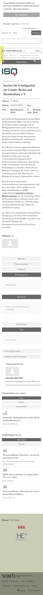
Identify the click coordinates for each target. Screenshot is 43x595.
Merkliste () (6, 33)
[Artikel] (12, 371)
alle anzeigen (15, 520)
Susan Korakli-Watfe (14, 377)
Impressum (15, 581)
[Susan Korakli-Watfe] (10, 243)
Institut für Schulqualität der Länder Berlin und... (23, 381)
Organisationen (25, 55)
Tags (21, 329)
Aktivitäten (28, 439)
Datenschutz (6, 586)
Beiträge (21, 258)
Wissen (22, 444)
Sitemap (34, 586)
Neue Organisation (12, 351)
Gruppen (21, 269)
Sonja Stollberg (8, 480)
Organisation (21, 62)
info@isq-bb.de (37, 110)
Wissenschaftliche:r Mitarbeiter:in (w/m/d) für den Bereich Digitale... (21, 493)
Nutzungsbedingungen (21, 586)
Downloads (21, 297)
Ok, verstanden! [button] (21, 15)
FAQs (15, 33)
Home (4, 55)
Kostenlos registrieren (11, 24)
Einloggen (36, 33)
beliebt (21, 402)
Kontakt (30, 581)
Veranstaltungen (21, 264)
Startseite (5, 581)
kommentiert (21, 406)
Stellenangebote (21, 274)
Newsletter (25, 24)
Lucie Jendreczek (9, 497)
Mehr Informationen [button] (21, 9)
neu (21, 398)
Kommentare (21, 324)
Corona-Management (29, 28)
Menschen (13, 55)
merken (38, 61)
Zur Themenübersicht (12, 50)
